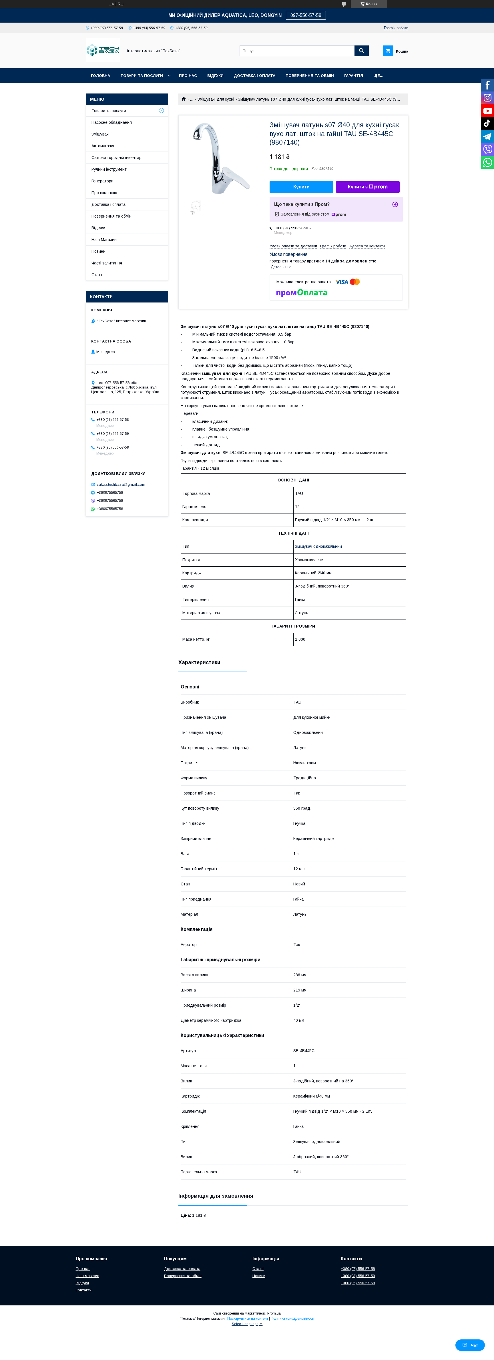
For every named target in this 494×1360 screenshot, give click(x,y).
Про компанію (104, 192)
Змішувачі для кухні (216, 99)
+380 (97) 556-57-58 (358, 1269)
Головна (100, 75)
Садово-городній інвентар (116, 157)
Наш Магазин (104, 239)
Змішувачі (100, 134)
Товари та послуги (141, 75)
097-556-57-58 (305, 15)
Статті (97, 274)
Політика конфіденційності (292, 1319)
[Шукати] (361, 50)
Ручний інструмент (109, 169)
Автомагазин (103, 146)
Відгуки (215, 75)
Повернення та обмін (310, 75)
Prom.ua (274, 1313)
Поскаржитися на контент (247, 1319)
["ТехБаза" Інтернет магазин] (103, 61)
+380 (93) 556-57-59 (358, 1276)
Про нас (188, 75)
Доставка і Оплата (254, 75)
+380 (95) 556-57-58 (358, 1283)
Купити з (358, 186)
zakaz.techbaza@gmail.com (121, 484)
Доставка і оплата (108, 204)
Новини (98, 251)
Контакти (83, 1290)
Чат (474, 1345)
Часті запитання (106, 263)
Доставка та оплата (182, 1269)
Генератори (102, 181)
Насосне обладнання (111, 122)
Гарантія (353, 75)
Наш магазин (87, 1276)
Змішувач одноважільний (318, 546)
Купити (301, 186)
